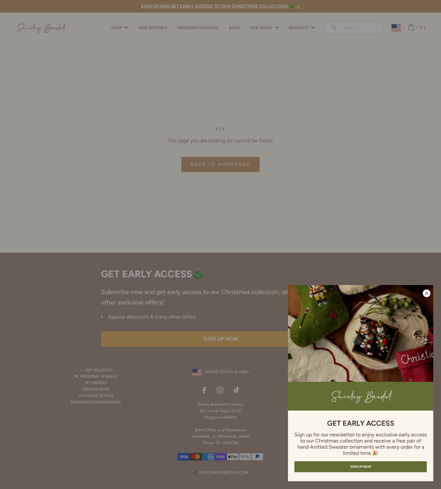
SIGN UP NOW (360, 466)
